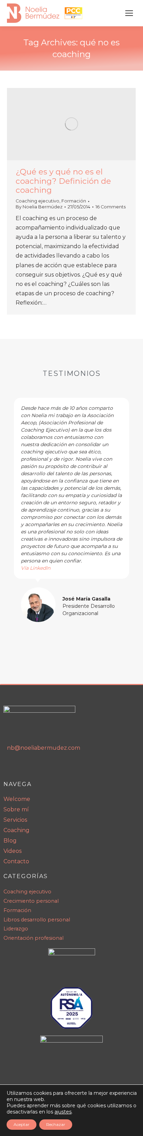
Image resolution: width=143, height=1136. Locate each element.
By (39, 206)
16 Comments (110, 206)
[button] (11, 515)
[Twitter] (54, 767)
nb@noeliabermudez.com (43, 748)
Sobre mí (16, 809)
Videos (12, 851)
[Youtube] (25, 767)
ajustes (63, 1112)
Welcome (16, 799)
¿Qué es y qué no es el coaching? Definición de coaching (63, 181)
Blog (10, 840)
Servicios (15, 820)
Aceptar (22, 1124)
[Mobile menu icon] (129, 13)
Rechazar (55, 1124)
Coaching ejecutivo (37, 201)
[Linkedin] (10, 767)
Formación (73, 201)
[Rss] (40, 767)
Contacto (16, 861)
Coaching (16, 830)
